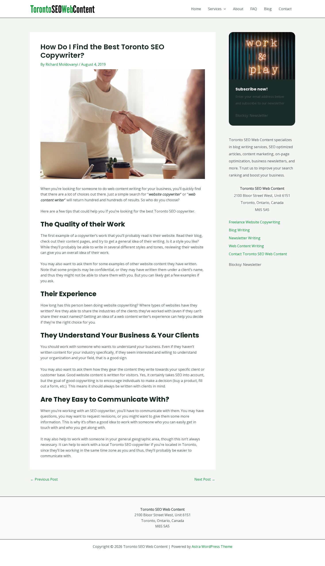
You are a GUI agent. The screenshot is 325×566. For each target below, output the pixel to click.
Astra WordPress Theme (212, 546)
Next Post (204, 479)
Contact (285, 8)
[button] (224, 9)
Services (215, 8)
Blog (268, 8)
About (238, 8)
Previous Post (44, 479)
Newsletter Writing (244, 238)
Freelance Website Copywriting (254, 222)
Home (196, 8)
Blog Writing (239, 230)
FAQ (253, 8)
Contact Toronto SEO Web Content (258, 253)
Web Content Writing (246, 246)
